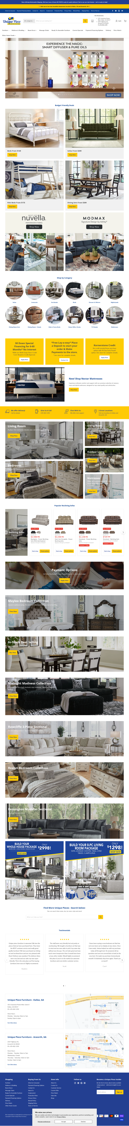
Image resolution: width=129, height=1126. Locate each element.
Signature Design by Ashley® (38, 543)
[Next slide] (119, 68)
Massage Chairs (44, 30)
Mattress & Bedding (18, 30)
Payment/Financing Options (24, 10)
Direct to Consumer (10, 10)
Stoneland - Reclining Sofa (111, 540)
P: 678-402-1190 (102, 25)
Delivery (108, 30)
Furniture (5, 30)
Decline (83, 1121)
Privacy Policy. (61, 1117)
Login (119, 21)
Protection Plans (59, 10)
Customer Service (56, 1089)
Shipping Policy (85, 10)
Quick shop (35, 552)
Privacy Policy (67, 10)
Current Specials (78, 30)
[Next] (123, 533)
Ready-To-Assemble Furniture (61, 30)
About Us (42, 10)
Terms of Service (95, 10)
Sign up (119, 1093)
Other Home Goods (8, 35)
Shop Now (12, 156)
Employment (49, 10)
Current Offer (55, 1091)
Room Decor (32, 30)
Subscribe (54, 1096)
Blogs (52, 1099)
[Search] (85, 21)
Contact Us (35, 10)
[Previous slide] (10, 68)
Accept (63, 1121)
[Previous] (6, 533)
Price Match (117, 30)
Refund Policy (76, 10)
